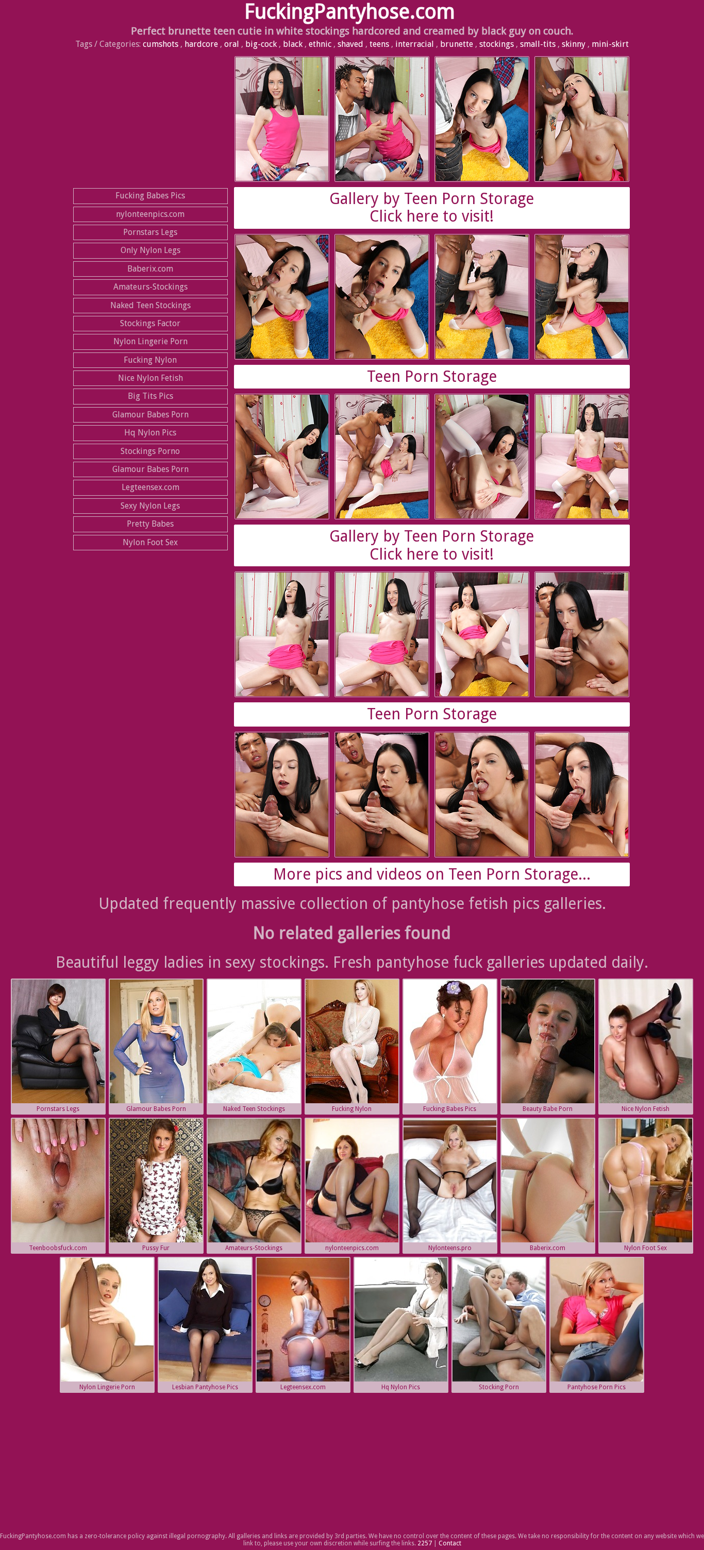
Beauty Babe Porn (548, 1109)
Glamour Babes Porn (150, 414)
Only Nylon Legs (150, 250)
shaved (350, 44)
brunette (456, 44)
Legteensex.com (150, 487)
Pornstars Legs (150, 232)
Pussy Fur (156, 1248)
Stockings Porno (150, 451)
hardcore (201, 44)
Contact (450, 1543)
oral (231, 44)
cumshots (160, 44)
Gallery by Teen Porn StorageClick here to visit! (431, 208)
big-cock (261, 44)
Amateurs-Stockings (150, 287)
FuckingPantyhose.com (349, 11)
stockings (496, 44)
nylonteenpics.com (150, 214)
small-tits (538, 44)
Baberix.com (150, 269)
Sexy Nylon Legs (150, 506)
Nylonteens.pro (450, 1248)
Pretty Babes (150, 524)
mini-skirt (610, 44)
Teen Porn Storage (432, 376)
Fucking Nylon (150, 360)
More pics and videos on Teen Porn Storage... (432, 874)
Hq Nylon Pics (150, 432)
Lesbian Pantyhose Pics (205, 1387)
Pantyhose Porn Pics (596, 1387)
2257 (424, 1543)
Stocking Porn (499, 1387)
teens (379, 44)
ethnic (320, 44)
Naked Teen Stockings (150, 305)
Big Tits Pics (150, 396)
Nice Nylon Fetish (150, 378)
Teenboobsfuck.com (58, 1248)
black (293, 44)
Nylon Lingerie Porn (150, 341)
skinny (573, 44)
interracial (414, 44)
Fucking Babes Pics (150, 195)
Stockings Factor (150, 323)
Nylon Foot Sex (150, 542)
